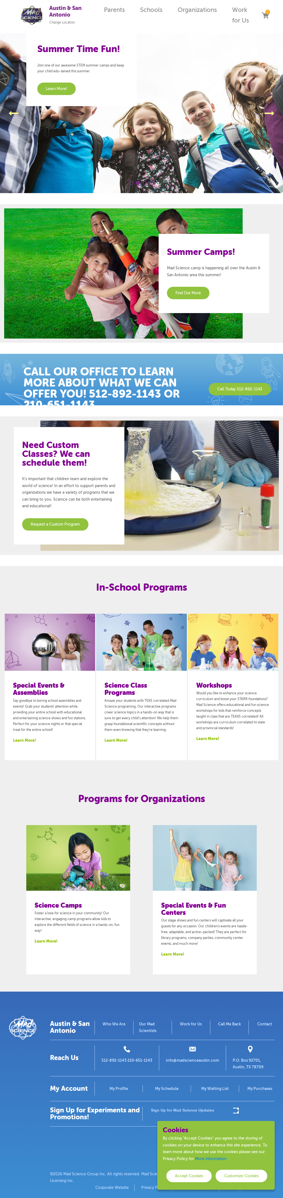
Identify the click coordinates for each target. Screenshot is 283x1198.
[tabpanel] (141, 113)
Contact (264, 1024)
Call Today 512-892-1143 (239, 389)
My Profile (118, 1088)
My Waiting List (215, 1088)
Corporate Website (112, 1188)
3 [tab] (145, 183)
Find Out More (188, 293)
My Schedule (167, 1088)
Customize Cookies (241, 1176)
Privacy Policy (153, 1188)
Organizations (197, 9)
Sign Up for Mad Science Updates (182, 1110)
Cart (265, 15)
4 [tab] (152, 183)
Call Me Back (229, 1024)
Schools (151, 9)
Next (269, 113)
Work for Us (240, 15)
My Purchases (259, 1088)
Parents (114, 9)
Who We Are (114, 1024)
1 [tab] (131, 183)
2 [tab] (138, 183)
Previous (14, 113)
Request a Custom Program (55, 524)
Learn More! (24, 740)
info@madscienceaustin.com (192, 1060)
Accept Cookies (189, 1176)
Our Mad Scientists (147, 1027)
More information (210, 1159)
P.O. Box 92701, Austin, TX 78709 (248, 1063)
